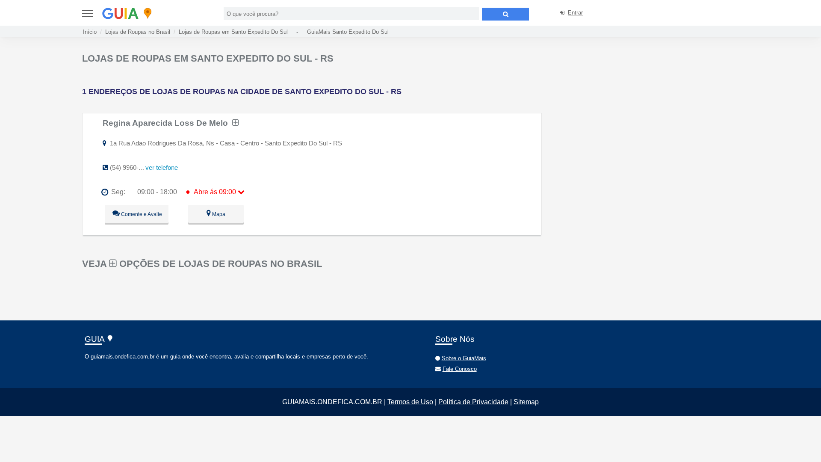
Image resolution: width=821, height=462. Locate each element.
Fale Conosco (460, 369)
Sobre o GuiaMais (464, 358)
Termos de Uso (410, 402)
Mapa (218, 214)
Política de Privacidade (473, 402)
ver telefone (161, 167)
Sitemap (526, 402)
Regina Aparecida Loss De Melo (167, 122)
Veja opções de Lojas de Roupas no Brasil (202, 263)
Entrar (575, 12)
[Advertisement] (618, 111)
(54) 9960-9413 (131, 167)
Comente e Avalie (141, 214)
